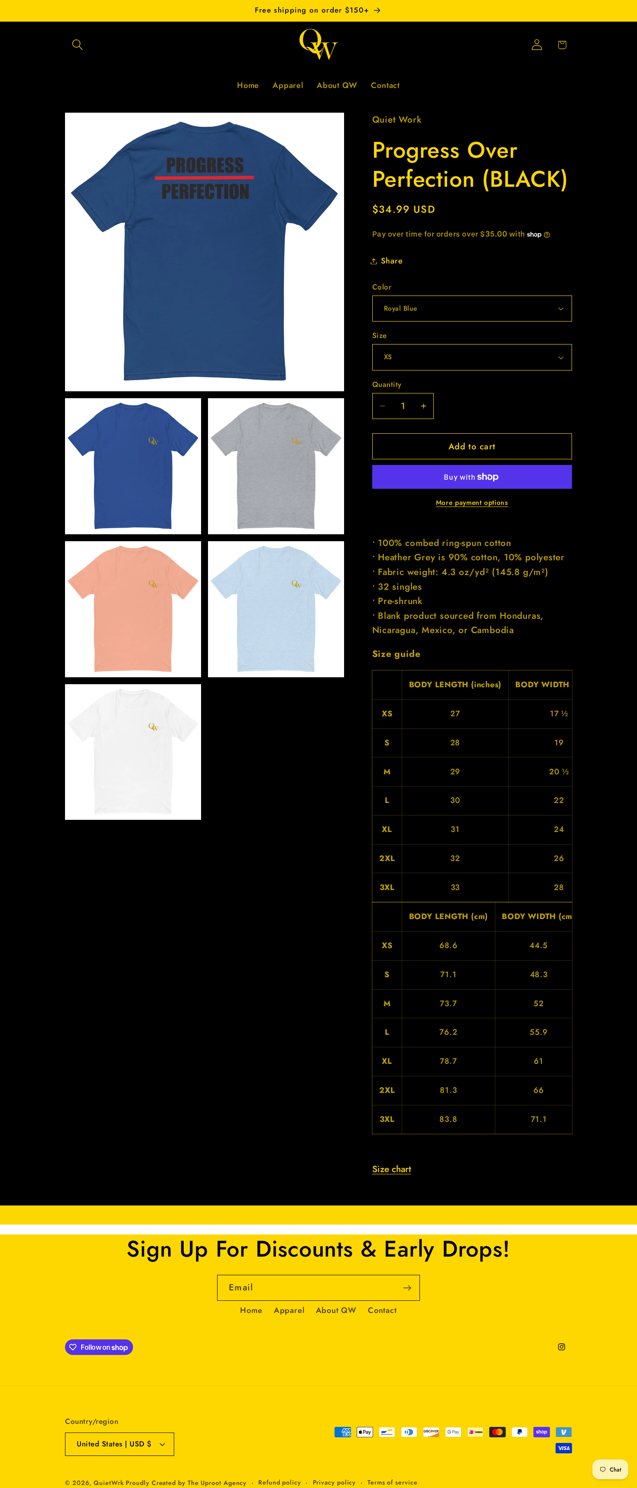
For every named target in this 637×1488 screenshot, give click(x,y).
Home (251, 1310)
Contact (382, 1310)
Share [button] (392, 260)
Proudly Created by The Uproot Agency (186, 1482)
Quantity (387, 385)
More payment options (472, 502)
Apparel (289, 1310)
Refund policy (279, 1482)
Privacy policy (334, 1482)
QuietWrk (110, 1482)
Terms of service (392, 1482)
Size (379, 336)
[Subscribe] (407, 1288)
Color (382, 287)
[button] (77, 44)
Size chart (391, 1169)
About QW (336, 1310)
